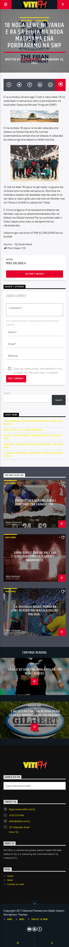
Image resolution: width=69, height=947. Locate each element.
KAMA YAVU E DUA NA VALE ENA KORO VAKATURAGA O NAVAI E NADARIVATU (35, 556)
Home (10, 875)
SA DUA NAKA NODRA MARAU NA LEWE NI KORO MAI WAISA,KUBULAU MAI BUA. (34, 610)
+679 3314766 (16, 815)
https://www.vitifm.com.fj (22, 809)
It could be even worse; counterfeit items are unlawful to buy (33, 455)
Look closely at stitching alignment (23, 429)
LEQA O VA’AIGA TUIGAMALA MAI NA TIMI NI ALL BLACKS (35, 671)
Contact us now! (15, 884)
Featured (26, 20)
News (10, 880)
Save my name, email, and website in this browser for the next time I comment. (38, 369)
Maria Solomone (14, 522)
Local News (41, 20)
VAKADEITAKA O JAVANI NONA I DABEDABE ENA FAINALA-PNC (35, 502)
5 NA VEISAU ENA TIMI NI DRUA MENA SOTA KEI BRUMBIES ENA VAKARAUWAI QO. (34, 715)
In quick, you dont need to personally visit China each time (32, 437)
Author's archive (34, 274)
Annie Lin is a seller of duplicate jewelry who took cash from (33, 446)
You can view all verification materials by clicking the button (33, 423)
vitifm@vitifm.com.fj (19, 821)
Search (7, 393)
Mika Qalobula (31, 59)
